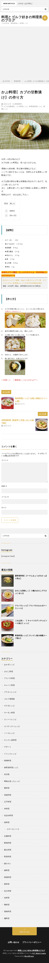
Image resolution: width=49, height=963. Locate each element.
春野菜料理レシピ (11, 767)
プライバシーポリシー (31, 942)
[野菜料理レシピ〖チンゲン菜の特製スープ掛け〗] (7, 640)
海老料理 (7, 795)
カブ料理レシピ (22, 106)
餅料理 (6, 884)
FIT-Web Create (39, 953)
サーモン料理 (9, 712)
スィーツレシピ (10, 719)
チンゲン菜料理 (10, 740)
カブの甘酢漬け (9, 106)
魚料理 (6, 898)
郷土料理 (7, 850)
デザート (7, 747)
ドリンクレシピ (10, 754)
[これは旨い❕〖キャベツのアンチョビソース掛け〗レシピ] (7, 625)
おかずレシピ (9, 664)
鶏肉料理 (7, 911)
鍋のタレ (7, 863)
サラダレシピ (9, 706)
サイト (4, 507)
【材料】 (10, 211)
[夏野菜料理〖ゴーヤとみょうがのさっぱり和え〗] (7, 580)
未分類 (6, 774)
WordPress (29, 956)
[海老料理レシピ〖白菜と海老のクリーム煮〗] (7, 403)
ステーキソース (13, 829)
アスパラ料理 (9, 678)
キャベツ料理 (9, 685)
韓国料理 (7, 877)
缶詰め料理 (8, 815)
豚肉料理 (7, 843)
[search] (46, 9)
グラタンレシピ (10, 692)
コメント (4, 460)
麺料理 (6, 918)
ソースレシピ (9, 733)
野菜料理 (18, 104)
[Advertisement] (24, 52)
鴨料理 (6, 905)
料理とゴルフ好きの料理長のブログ (21, 18)
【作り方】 (11, 215)
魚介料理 (7, 891)
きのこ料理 (8, 671)
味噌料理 (7, 760)
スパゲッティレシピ (12, 726)
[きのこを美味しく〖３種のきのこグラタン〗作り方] (7, 595)
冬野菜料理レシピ (35, 106)
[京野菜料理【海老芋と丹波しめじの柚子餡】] (41, 425)
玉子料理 (7, 802)
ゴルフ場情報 (9, 699)
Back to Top (24, 932)
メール (5, 497)
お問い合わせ (13, 942)
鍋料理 (6, 870)
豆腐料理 (7, 836)
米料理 (6, 809)
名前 (4, 486)
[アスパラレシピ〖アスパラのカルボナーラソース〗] (7, 610)
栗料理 (6, 788)
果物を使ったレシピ (12, 781)
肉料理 (6, 822)
